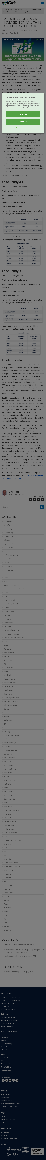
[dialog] (23, 113)
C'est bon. (23, 122)
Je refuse (23, 114)
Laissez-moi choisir (13, 128)
